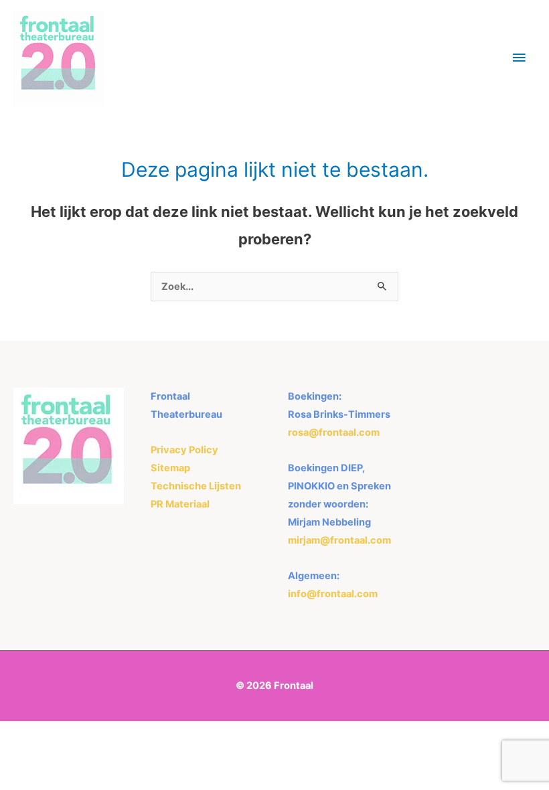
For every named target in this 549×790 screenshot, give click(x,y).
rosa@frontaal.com (334, 432)
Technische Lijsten (196, 486)
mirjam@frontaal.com (339, 540)
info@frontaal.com (333, 594)
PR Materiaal (180, 504)
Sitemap (170, 468)
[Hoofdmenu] (519, 58)
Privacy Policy (184, 450)
